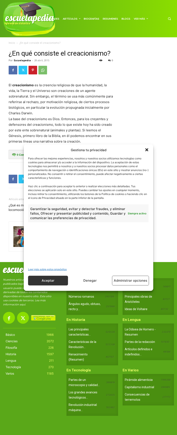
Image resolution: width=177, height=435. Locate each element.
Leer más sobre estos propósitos (47, 269)
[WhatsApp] (42, 70)
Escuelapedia (22, 60)
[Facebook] (13, 70)
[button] (147, 150)
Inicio (12, 43)
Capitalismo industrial (139, 387)
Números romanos (81, 296)
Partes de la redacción (140, 342)
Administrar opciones (130, 280)
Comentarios (26, 154)
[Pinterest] (32, 70)
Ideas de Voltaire (136, 309)
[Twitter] (23, 70)
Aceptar (48, 280)
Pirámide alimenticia (139, 380)
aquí (22, 304)
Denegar (90, 280)
